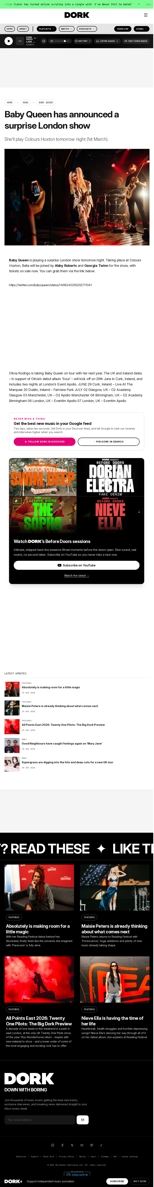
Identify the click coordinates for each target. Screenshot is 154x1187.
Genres (82, 1157)
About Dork (48, 1157)
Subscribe (117, 1181)
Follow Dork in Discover (45, 441)
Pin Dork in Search (109, 441)
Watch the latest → (76, 575)
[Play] (9, 41)
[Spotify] (92, 1145)
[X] (72, 1145)
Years (93, 1157)
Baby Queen (19, 260)
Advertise (21, 1157)
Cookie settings (130, 1157)
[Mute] (52, 41)
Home (9, 102)
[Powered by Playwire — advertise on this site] (77, 1174)
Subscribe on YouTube (79, 565)
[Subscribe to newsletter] (83, 1119)
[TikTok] (101, 1145)
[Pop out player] (44, 41)
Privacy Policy (66, 1157)
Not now (140, 1181)
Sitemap (105, 1157)
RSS (115, 1157)
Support (34, 1157)
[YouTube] (82, 1145)
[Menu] (145, 15)
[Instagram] (52, 1145)
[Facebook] (62, 1145)
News (25, 102)
